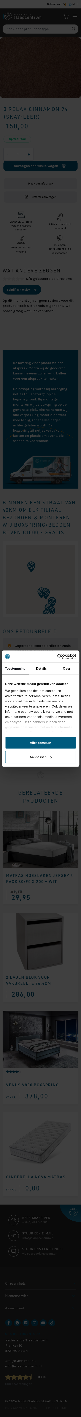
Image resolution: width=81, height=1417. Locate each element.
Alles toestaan (40, 743)
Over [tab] (66, 668)
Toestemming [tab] (15, 668)
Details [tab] (41, 668)
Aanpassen (38, 757)
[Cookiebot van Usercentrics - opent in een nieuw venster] (57, 656)
